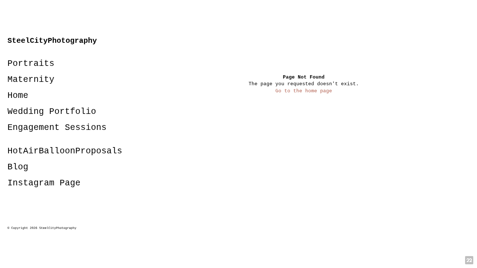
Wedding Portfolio (51, 112)
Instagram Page (43, 183)
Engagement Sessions (57, 128)
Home (17, 95)
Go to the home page (303, 91)
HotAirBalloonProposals (64, 151)
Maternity (30, 79)
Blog (17, 167)
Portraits (30, 63)
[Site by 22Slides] (469, 260)
